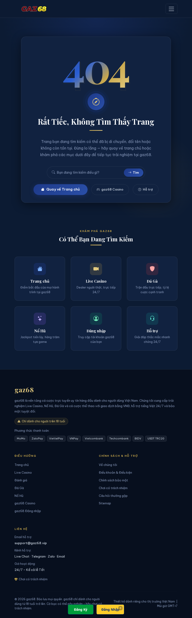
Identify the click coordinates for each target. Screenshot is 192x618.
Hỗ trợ (148, 189)
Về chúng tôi (108, 465)
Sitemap (105, 503)
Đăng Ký (80, 609)
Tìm (136, 172)
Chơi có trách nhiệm (113, 488)
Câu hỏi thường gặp (113, 496)
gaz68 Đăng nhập (28, 511)
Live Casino (23, 472)
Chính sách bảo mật (113, 480)
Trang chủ (22, 465)
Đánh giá (21, 480)
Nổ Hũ (19, 496)
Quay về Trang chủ (63, 189)
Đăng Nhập (110, 609)
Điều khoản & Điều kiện (115, 472)
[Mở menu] (171, 9)
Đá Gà (19, 488)
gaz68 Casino (112, 189)
